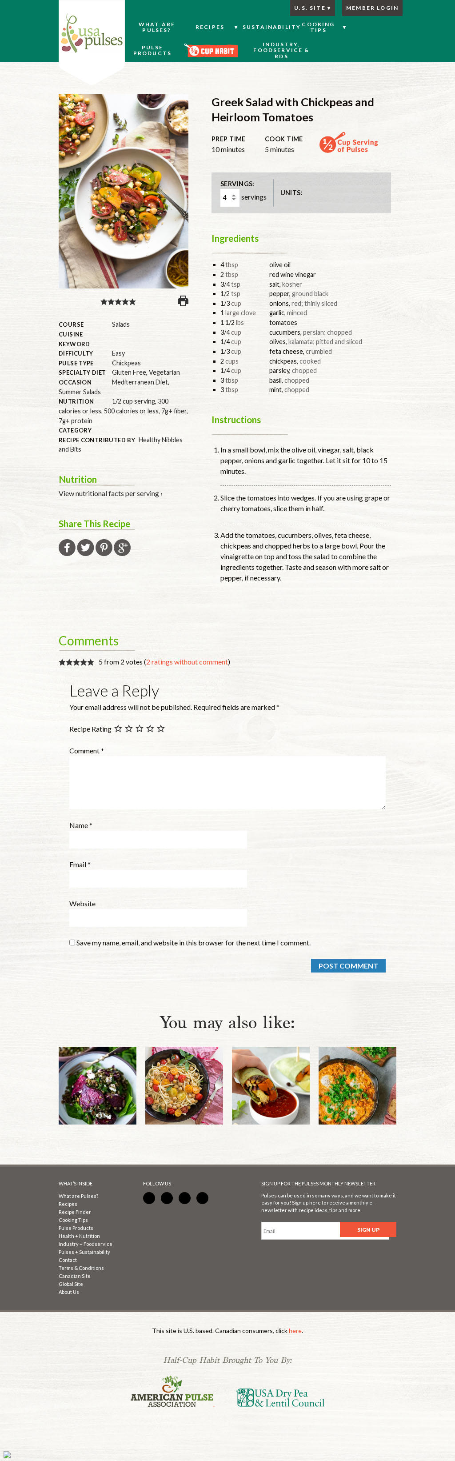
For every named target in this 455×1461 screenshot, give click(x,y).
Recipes (68, 1204)
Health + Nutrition (79, 1236)
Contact (68, 1260)
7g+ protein (75, 420)
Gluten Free (129, 372)
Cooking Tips (73, 1220)
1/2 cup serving (133, 401)
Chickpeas (126, 363)
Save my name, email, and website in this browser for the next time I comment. (193, 942)
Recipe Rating (90, 729)
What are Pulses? (78, 1196)
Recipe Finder (75, 1212)
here (295, 1330)
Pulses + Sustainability (84, 1252)
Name (80, 825)
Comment (86, 750)
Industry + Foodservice (85, 1244)
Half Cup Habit (92, 43)
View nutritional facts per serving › (111, 493)
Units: (291, 192)
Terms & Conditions (81, 1268)
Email (80, 864)
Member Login (372, 7)
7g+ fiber (174, 411)
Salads (121, 324)
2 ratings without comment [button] (187, 661)
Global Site (71, 1284)
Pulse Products (76, 1228)
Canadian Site (75, 1276)
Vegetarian (164, 372)
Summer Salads (80, 392)
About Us (69, 1292)
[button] (104, 300)
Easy (118, 353)
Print (183, 301)
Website (82, 903)
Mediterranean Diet (140, 382)
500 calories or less (131, 411)
